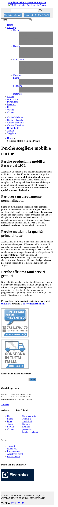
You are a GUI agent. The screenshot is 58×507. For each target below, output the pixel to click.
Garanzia (26, 424)
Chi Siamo (10, 417)
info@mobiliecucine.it (33, 303)
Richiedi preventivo (27, 428)
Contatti (11, 429)
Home (10, 138)
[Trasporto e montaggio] (15, 368)
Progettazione (13, 451)
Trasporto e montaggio (12, 447)
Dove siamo (10, 422)
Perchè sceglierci (30, 432)
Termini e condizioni (27, 420)
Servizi (10, 426)
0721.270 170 (17, 503)
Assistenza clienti (15, 454)
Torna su (5, 404)
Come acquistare (30, 416)
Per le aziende (13, 456)
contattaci (6, 303)
